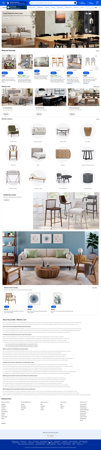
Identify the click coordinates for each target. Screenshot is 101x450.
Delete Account (80, 444)
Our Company (36, 441)
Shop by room (96, 86)
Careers (29, 441)
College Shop (40, 7)
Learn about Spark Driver (40, 444)
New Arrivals (59, 7)
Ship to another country (15, 8)
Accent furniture (4, 416)
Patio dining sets (83, 411)
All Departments (15, 441)
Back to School (32, 7)
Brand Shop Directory (51, 444)
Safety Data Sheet (16, 442)
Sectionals (3, 413)
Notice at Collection (77, 442)
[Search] (75, 3)
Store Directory (23, 441)
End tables (3, 404)
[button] (82, 3)
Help (51, 441)
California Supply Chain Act (41, 442)
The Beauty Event (68, 7)
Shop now (6, 114)
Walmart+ (82, 7)
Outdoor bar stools (83, 407)
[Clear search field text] (72, 3)
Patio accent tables (83, 404)
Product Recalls (57, 441)
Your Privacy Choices (55, 442)
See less (97, 119)
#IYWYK (73, 444)
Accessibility (64, 441)
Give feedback (50, 436)
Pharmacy (53, 7)
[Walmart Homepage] (3, 3)
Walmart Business (66, 444)
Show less (3, 423)
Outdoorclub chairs (83, 416)
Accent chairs (3, 409)
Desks (61, 404)
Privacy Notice (31, 442)
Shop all (97, 50)
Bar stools (22, 404)
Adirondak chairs (83, 418)
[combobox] (53, 3)
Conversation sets (83, 413)
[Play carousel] (40, 227)
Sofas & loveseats (4, 411)
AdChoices (85, 442)
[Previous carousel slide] (46, 227)
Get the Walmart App (83, 441)
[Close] (25, 7)
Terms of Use (24, 442)
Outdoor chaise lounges (84, 409)
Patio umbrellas (82, 414)
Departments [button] (5, 7)
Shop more (94, 287)
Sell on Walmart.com (44, 441)
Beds (41, 404)
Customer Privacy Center (66, 442)
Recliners (3, 414)
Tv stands (3, 407)
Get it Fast (47, 7)
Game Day (76, 7)
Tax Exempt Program (73, 441)
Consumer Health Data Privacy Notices (25, 444)
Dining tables (23, 407)
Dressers (42, 407)
